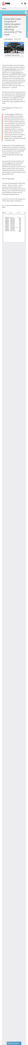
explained (7, 108)
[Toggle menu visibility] (25, 3)
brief (15, 101)
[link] (6, 3)
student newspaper (16, 72)
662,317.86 (11, 178)
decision (11, 114)
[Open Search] (22, 3)
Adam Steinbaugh (9, 39)
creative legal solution (11, 69)
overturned (18, 96)
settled (9, 163)
